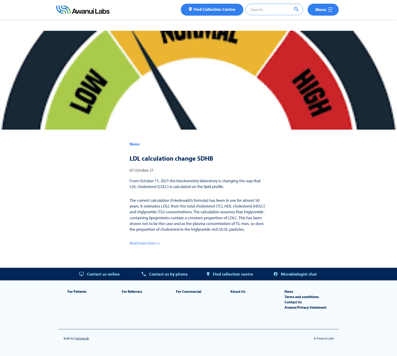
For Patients (77, 291)
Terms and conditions (301, 297)
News (135, 144)
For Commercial (188, 291)
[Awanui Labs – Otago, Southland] (83, 12)
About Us (237, 291)
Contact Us (293, 302)
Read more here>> (145, 243)
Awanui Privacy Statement (305, 307)
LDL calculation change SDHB (171, 158)
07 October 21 (142, 170)
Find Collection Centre (214, 9)
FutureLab (82, 338)
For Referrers (132, 291)
